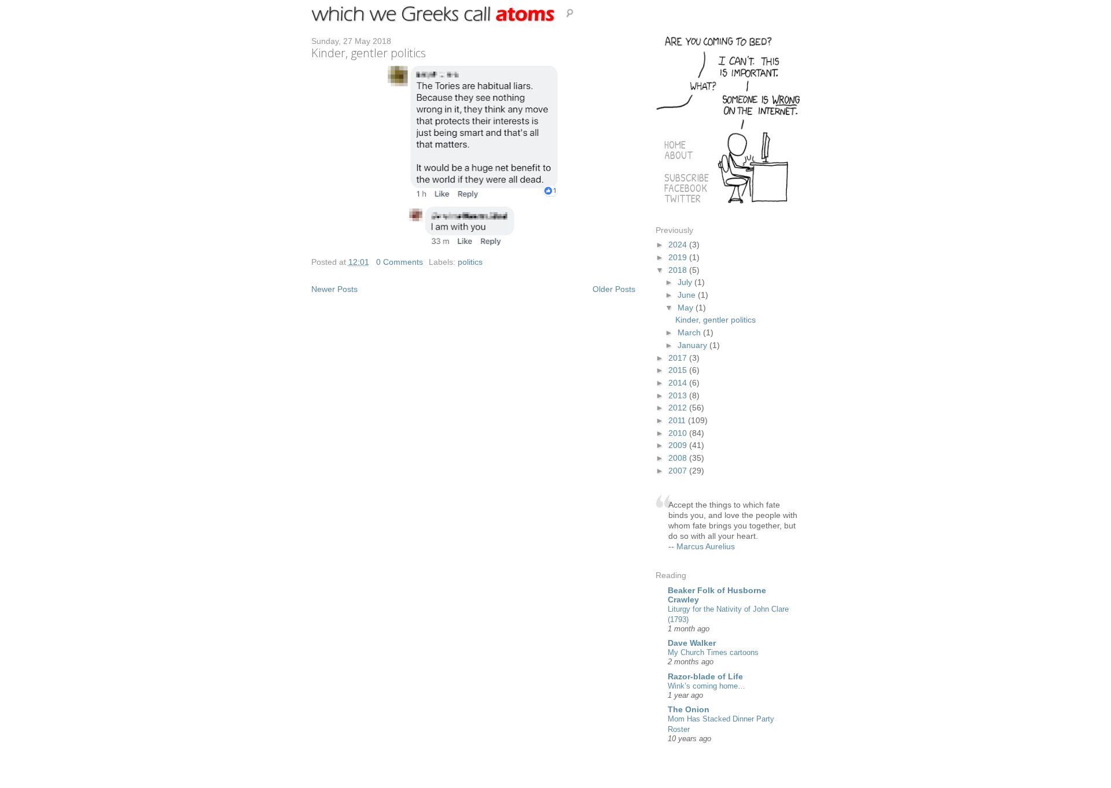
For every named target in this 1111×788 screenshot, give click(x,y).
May (687, 307)
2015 (678, 370)
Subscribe (686, 178)
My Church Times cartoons (713, 652)
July (686, 282)
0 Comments (399, 262)
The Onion (688, 709)
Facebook (685, 188)
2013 (678, 395)
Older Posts (614, 289)
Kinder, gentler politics (368, 53)
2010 (678, 433)
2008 (678, 458)
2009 (678, 445)
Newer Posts (334, 289)
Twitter (682, 198)
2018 (678, 270)
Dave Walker (692, 643)
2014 (678, 382)
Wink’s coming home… (706, 686)
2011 (678, 420)
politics (470, 262)
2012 (678, 407)
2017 (678, 357)
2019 (678, 257)
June (688, 294)
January (693, 345)
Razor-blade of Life (705, 676)
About (678, 155)
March (690, 332)
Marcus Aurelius (705, 546)
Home (675, 145)
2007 (678, 470)
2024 (678, 244)
